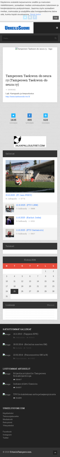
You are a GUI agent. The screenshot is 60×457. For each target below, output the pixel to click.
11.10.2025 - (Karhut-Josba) (28, 217)
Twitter (6, 438)
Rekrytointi (7, 422)
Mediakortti (8, 419)
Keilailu (18, 348)
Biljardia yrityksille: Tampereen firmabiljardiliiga (29, 374)
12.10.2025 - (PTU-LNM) (27, 205)
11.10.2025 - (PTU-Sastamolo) (30, 230)
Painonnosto (21, 358)
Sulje (55, 18)
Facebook (7, 431)
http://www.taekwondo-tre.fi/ (18, 96)
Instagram (7, 435)
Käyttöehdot (8, 413)
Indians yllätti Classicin (25, 384)
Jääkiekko (20, 337)
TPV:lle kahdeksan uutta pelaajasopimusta (34, 394)
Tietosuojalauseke (11, 416)
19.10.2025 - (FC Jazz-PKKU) (19, 195)
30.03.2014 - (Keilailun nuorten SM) (30, 344)
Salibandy (22, 208)
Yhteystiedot (8, 425)
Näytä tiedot (35, 14)
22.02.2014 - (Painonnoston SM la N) (30, 354)
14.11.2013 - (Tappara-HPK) (25, 334)
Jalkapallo (12, 198)
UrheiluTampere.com (21, 452)
